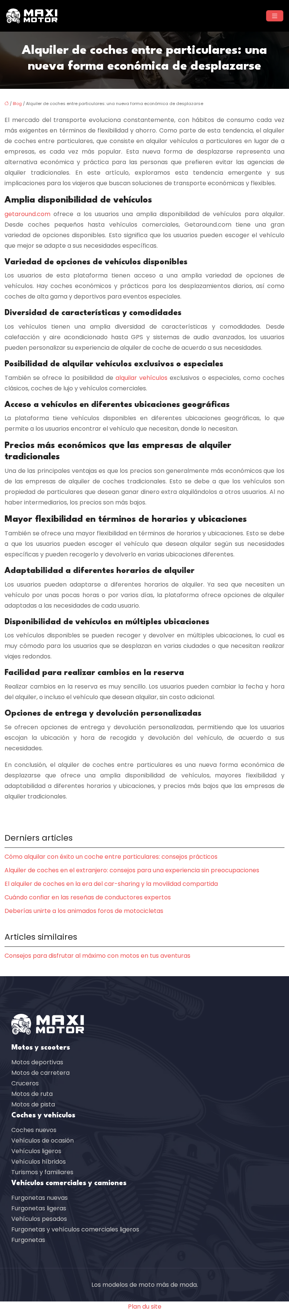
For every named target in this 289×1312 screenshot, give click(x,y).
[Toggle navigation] (274, 16)
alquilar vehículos (141, 377)
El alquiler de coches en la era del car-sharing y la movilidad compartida (111, 883)
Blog (17, 104)
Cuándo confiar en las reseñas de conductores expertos (88, 897)
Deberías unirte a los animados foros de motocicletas (84, 911)
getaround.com (27, 214)
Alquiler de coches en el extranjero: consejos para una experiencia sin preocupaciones (132, 870)
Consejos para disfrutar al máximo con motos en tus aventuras (97, 955)
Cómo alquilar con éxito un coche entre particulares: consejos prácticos (111, 856)
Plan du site (144, 1306)
